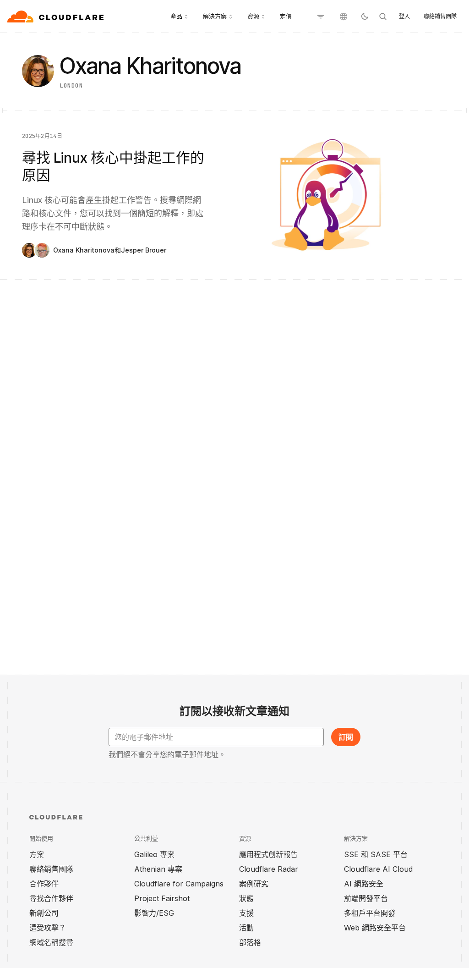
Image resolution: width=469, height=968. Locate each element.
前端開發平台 (366, 898)
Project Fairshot (162, 898)
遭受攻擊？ (47, 927)
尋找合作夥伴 (51, 898)
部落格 (250, 942)
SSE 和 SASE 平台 (376, 854)
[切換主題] (364, 16)
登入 (404, 16)
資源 (253, 16)
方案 (36, 854)
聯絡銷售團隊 (440, 16)
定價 (286, 16)
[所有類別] (320, 16)
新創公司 (44, 913)
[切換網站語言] (343, 16)
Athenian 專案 (158, 869)
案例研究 (253, 883)
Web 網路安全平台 (375, 927)
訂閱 (345, 737)
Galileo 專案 (154, 854)
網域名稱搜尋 (51, 942)
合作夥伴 (44, 883)
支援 (246, 913)
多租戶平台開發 (369, 913)
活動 (246, 927)
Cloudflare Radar (268, 869)
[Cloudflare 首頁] (56, 16)
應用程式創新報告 (268, 854)
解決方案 (215, 16)
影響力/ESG (154, 913)
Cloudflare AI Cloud (378, 869)
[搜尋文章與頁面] (383, 16)
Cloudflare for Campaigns (179, 883)
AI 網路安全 (363, 883)
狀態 (246, 898)
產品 (176, 16)
